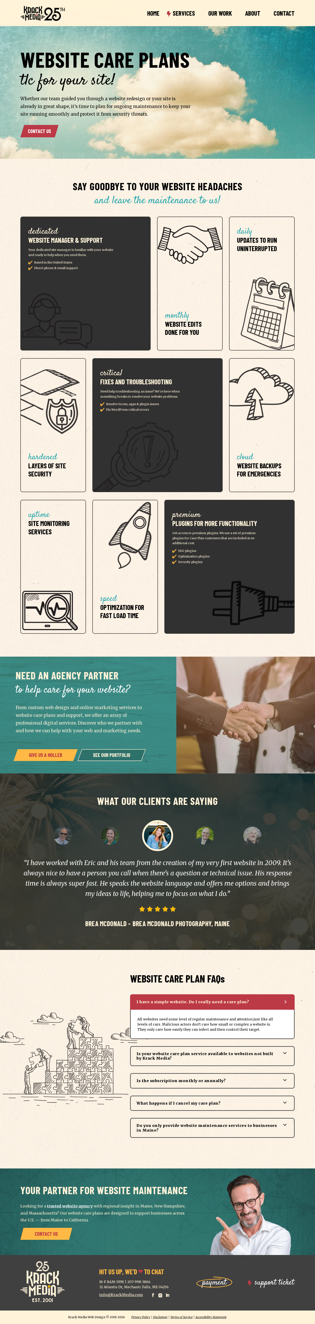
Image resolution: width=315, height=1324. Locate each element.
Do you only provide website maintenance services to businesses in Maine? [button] (206, 1128)
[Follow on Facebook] (153, 1294)
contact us (39, 131)
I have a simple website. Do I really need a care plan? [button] (192, 1001)
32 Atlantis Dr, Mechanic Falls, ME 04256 (134, 1287)
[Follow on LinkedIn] (167, 1294)
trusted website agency (70, 1206)
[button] (63, 836)
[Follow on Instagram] (160, 1294)
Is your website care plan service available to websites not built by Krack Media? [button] (204, 1056)
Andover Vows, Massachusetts (182, 903)
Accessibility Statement (210, 1317)
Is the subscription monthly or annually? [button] (181, 1080)
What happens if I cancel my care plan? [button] (178, 1103)
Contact (284, 13)
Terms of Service (181, 1317)
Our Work (220, 13)
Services (184, 13)
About (252, 13)
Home (153, 13)
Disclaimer (160, 1317)
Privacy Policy (140, 1317)
